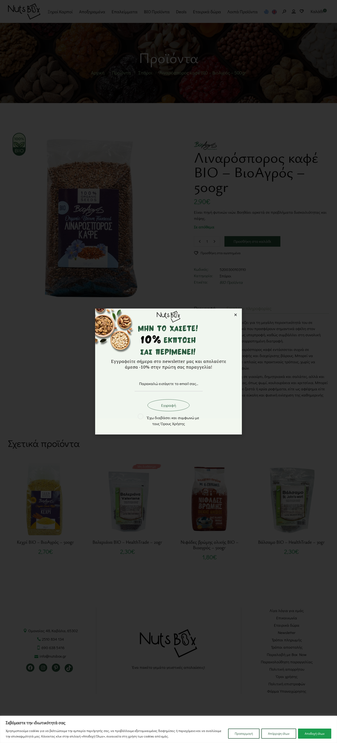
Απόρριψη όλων (279, 733)
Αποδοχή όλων (315, 733)
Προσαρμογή (244, 733)
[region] (168, 729)
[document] (168, 371)
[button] (235, 315)
